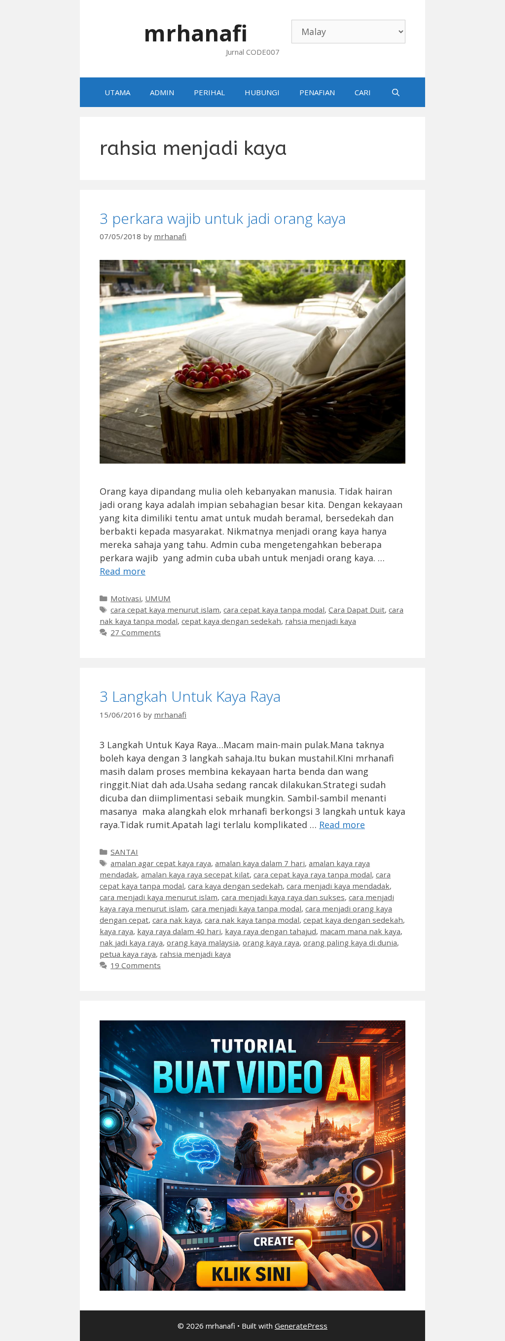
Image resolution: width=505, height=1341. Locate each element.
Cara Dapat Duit (356, 610)
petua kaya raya (128, 954)
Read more (122, 571)
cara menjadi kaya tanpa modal (246, 908)
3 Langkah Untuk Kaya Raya (190, 696)
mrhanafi (196, 33)
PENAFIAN (317, 92)
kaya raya (116, 931)
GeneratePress (301, 1326)
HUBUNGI (262, 92)
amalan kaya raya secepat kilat (195, 874)
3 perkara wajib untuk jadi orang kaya (223, 218)
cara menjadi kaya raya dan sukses (283, 897)
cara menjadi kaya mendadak (338, 886)
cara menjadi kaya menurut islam (158, 897)
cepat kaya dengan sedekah (231, 621)
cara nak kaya (176, 920)
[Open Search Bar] (395, 92)
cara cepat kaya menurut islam (164, 610)
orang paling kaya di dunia (350, 942)
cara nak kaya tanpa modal (252, 920)
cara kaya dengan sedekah (235, 886)
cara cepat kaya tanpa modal (274, 610)
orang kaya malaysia (203, 942)
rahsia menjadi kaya (320, 621)
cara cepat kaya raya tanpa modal (312, 874)
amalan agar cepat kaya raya (160, 863)
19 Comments (135, 965)
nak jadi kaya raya (131, 942)
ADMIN (162, 92)
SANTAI (124, 852)
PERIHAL (209, 92)
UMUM (158, 598)
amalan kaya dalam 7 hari (260, 863)
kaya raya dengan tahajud (270, 931)
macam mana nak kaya (360, 931)
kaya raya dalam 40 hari (179, 931)
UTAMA (117, 92)
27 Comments (135, 632)
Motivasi (125, 598)
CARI (363, 92)
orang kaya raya (271, 942)
